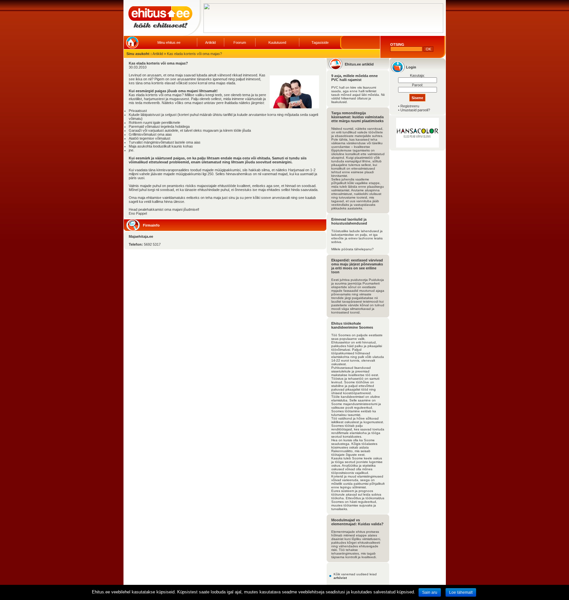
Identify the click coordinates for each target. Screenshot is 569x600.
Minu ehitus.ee (168, 42)
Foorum (239, 42)
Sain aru (429, 592)
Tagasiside (320, 42)
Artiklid (210, 42)
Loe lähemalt (461, 592)
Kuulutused (277, 42)
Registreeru (409, 106)
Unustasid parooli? (415, 110)
